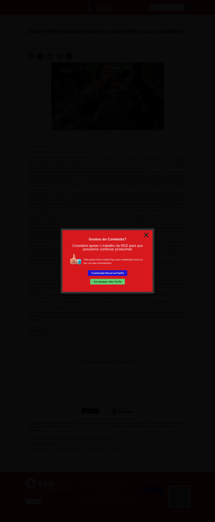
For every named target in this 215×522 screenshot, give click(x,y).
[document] (107, 261)
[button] (146, 235)
